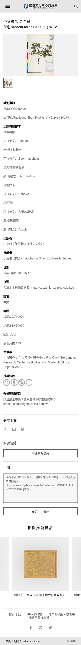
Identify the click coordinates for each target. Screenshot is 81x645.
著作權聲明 (34, 614)
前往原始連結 (40, 453)
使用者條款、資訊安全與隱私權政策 (52, 615)
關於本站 (15, 614)
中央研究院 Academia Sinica (22, 641)
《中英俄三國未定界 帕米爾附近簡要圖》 (38, 595)
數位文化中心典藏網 (40, 6)
